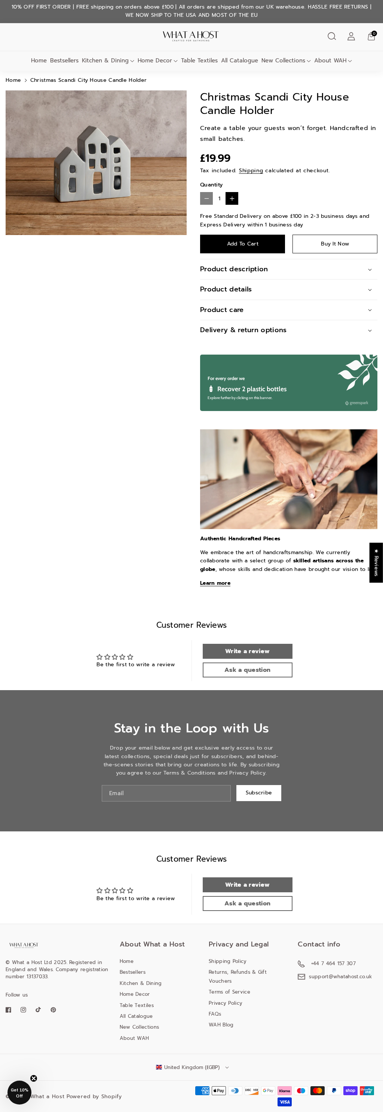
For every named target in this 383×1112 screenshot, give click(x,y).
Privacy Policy (225, 1003)
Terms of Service (229, 991)
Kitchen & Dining (105, 60)
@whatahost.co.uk (350, 976)
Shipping (251, 170)
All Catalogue (136, 1016)
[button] (331, 36)
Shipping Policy (228, 961)
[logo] (24, 945)
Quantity (211, 185)
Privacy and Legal (239, 944)
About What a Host (152, 944)
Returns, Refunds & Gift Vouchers (238, 976)
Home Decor (155, 60)
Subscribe (259, 793)
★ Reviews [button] (376, 563)
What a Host (47, 1096)
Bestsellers (132, 972)
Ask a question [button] (247, 669)
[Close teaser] (33, 1078)
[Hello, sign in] (351, 36)
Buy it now (335, 244)
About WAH (330, 60)
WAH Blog (221, 1024)
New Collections (283, 60)
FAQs (215, 1013)
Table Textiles (137, 1005)
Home (13, 80)
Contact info (319, 944)
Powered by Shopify (94, 1096)
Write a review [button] (247, 651)
